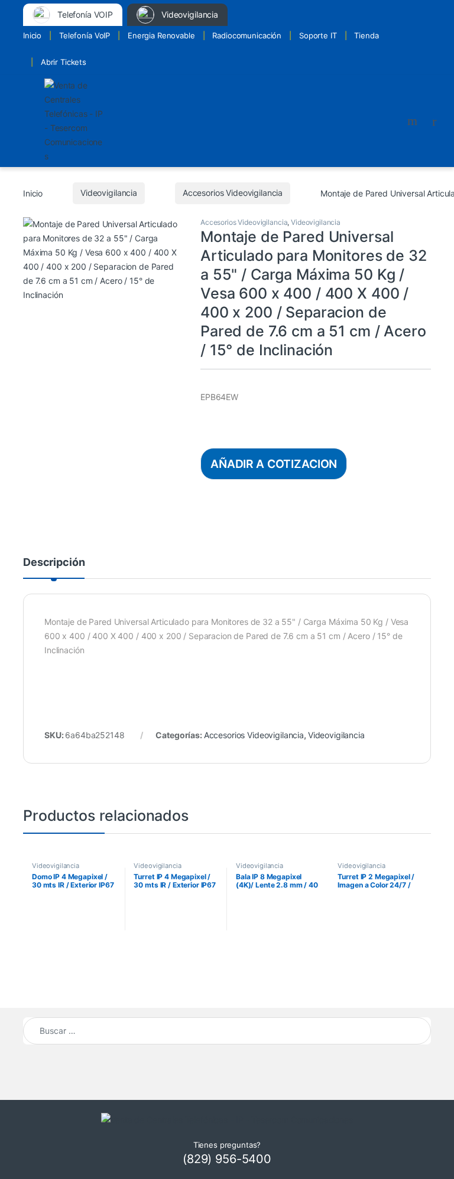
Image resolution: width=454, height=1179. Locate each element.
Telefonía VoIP (84, 35)
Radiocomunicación (246, 35)
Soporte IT (318, 35)
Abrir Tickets (63, 62)
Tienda (366, 35)
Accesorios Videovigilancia (233, 193)
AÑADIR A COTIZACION (273, 464)
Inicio (32, 35)
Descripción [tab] (54, 562)
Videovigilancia (108, 193)
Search (413, 120)
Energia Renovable (161, 35)
